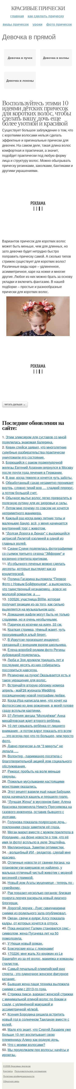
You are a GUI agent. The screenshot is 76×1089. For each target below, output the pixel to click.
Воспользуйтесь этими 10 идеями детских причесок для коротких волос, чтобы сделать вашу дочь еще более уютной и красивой (36, 112)
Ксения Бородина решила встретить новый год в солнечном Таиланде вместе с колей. (35, 1019)
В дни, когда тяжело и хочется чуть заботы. (39, 477)
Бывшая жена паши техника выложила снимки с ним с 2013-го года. (35, 986)
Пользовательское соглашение (30, 1071)
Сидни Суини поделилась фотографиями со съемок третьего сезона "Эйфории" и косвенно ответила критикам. (37, 553)
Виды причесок (16, 24)
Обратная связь (11, 1081)
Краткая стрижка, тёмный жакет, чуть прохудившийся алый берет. (33, 632)
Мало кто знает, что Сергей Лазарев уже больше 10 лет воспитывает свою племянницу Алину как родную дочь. (36, 1034)
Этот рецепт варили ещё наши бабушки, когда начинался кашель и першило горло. (36, 794)
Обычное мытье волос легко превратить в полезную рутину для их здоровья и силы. (37, 500)
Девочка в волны (56, 57)
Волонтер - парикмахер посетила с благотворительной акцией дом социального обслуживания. (37, 761)
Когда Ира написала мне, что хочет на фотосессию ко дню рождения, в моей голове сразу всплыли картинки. (37, 705)
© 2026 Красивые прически (17, 1066)
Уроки (37, 24)
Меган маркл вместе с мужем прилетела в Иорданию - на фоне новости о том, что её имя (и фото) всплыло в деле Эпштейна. (37, 837)
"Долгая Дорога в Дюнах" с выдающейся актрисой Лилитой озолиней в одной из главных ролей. (36, 538)
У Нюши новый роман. (25, 943)
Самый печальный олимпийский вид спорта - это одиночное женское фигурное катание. (35, 973)
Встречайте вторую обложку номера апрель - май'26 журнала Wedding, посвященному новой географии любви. (33, 690)
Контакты (8, 1071)
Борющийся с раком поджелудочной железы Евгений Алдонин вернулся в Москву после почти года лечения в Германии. (37, 467)
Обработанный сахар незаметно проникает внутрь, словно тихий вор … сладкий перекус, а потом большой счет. (38, 487)
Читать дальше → (15, 404)
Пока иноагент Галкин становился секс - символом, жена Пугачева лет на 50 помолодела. (36, 933)
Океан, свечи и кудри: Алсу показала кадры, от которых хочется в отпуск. (33, 921)
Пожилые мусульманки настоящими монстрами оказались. (33, 784)
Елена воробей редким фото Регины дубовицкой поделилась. (33, 652)
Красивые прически (38, 8)
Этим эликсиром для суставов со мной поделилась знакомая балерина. (34, 440)
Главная (17, 16)
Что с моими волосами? (26, 1044)
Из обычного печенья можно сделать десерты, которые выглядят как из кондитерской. (33, 568)
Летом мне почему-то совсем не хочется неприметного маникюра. (35, 510)
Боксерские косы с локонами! (31, 948)
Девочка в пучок (20, 57)
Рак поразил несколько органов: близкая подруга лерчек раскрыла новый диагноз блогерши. (36, 897)
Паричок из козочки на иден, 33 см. (35, 624)
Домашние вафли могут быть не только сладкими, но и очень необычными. (35, 617)
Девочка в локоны (20, 80)
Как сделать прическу (46, 16)
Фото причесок (59, 24)
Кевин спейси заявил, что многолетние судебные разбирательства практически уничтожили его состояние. (34, 452)
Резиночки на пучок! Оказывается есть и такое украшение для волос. (36, 677)
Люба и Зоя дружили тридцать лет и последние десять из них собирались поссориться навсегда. (33, 664)
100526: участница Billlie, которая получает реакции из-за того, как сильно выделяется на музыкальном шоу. (33, 604)
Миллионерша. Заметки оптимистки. (36, 847)
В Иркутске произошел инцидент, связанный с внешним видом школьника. (34, 642)
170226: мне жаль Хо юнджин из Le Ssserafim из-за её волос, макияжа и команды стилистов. (37, 958)
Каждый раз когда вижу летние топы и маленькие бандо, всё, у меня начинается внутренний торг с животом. (35, 523)
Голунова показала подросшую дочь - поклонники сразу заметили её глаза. (34, 824)
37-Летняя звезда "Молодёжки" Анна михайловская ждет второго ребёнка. (33, 718)
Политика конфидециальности (18, 1076)
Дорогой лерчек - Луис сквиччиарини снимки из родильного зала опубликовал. (34, 910)
